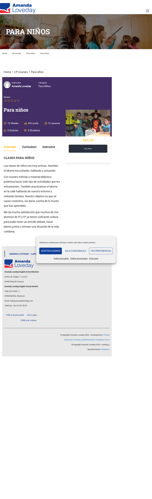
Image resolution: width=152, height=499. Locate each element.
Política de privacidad (79, 258)
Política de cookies (61, 258)
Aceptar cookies (50, 251)
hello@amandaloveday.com (21, 301)
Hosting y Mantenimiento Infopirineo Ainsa (92, 340)
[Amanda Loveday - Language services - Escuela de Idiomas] (18, 8)
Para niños (44, 86)
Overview (10, 147)
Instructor (16, 83)
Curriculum (29, 147)
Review (7, 97)
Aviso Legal (93, 258)
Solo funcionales (75, 251)
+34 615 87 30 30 (20, 305)
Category (42, 83)
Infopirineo (105, 349)
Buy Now (88, 148)
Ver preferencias (101, 251)
